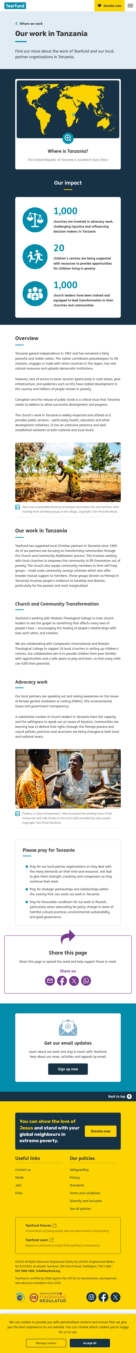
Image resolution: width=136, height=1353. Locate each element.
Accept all (89, 1343)
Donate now (100, 1131)
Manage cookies (46, 1343)
